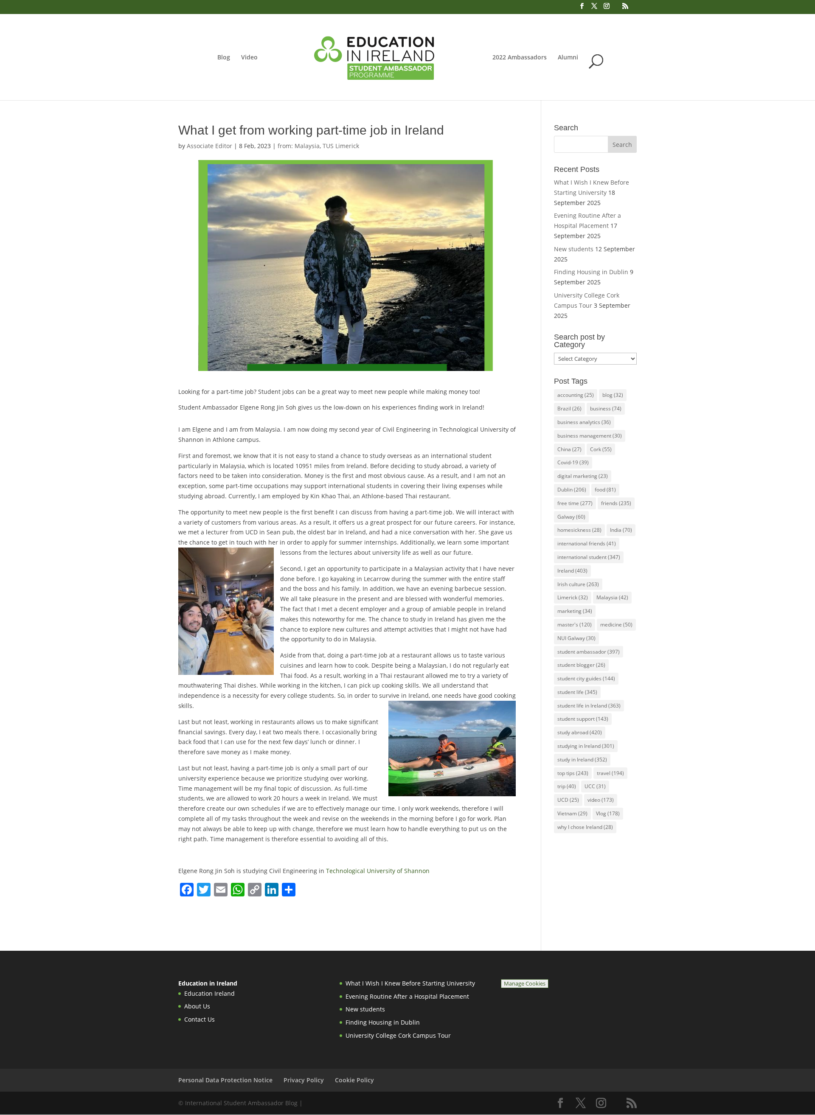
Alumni (568, 57)
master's (574, 624)
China (569, 449)
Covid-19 (573, 462)
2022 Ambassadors (519, 57)
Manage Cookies (524, 983)
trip (566, 786)
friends (616, 503)
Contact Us (199, 1019)
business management (589, 435)
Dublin (571, 489)
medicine (616, 624)
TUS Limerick (341, 146)
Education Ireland (209, 993)
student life (577, 692)
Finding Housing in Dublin (591, 272)
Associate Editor (209, 146)
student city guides (586, 678)
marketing (574, 611)
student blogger (581, 664)
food (605, 489)
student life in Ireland (589, 705)
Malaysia (612, 597)
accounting (575, 395)
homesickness (579, 530)
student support (582, 718)
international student (588, 557)
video (600, 799)
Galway (571, 516)
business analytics (584, 422)
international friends (586, 543)
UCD (568, 799)
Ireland (572, 570)
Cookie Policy (354, 1080)
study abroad (579, 732)
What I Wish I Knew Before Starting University (410, 983)
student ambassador (588, 651)
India (621, 530)
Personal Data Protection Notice (225, 1080)
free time (575, 503)
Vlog (608, 813)
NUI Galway (576, 638)
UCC (595, 786)
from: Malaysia (299, 146)
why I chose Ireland (585, 827)
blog (612, 395)
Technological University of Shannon (378, 871)
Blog (223, 57)
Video (249, 57)
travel (610, 773)
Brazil (569, 408)
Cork (601, 449)
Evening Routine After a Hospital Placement (407, 996)
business (605, 408)
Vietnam (572, 813)
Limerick (572, 597)
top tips (572, 773)
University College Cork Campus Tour (398, 1035)
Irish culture (578, 584)
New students (573, 249)
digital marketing (582, 476)
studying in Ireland (585, 746)
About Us (197, 1006)
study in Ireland (582, 759)
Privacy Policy (304, 1080)
